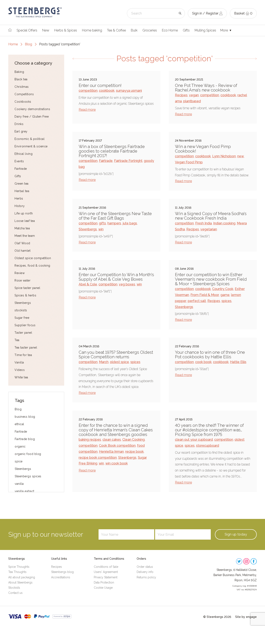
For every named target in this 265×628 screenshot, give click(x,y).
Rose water (22, 280)
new (240, 156)
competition (88, 91)
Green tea (21, 183)
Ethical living (23, 153)
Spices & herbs (25, 295)
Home (13, 44)
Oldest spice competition (32, 258)
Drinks (18, 124)
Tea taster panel (25, 347)
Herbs (18, 198)
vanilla (19, 483)
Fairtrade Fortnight (128, 161)
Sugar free (21, 317)
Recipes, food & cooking (32, 265)
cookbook (106, 91)
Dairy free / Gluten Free (31, 116)
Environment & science (31, 146)
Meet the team (24, 235)
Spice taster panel (27, 288)
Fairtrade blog (25, 439)
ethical (19, 424)
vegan (194, 95)
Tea (16, 340)
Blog (28, 44)
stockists (20, 310)
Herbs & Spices (65, 30)
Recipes (181, 95)
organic (20, 446)
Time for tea (23, 355)
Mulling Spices (205, 30)
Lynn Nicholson (224, 156)
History (19, 206)
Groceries (149, 30)
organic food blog (28, 454)
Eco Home (170, 30)
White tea (21, 377)
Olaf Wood (22, 243)
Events (19, 161)
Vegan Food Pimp (189, 162)
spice (19, 461)
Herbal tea (21, 191)
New (45, 30)
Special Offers (27, 30)
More (224, 30)
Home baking (92, 30)
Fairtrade (20, 168)
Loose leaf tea (24, 221)
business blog (25, 416)
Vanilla (19, 362)
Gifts (186, 30)
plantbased (192, 101)
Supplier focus (24, 325)
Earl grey (21, 131)
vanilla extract (24, 491)
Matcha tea (22, 228)
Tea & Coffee (116, 30)
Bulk (134, 30)
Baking (19, 71)
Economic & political (29, 139)
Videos (19, 370)
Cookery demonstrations (32, 109)
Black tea (21, 79)
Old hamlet (22, 250)
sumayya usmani (129, 91)
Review (19, 273)
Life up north (23, 213)
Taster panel (23, 332)
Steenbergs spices (28, 476)
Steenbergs (22, 302)
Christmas (21, 86)
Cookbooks (22, 101)
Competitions (24, 94)
